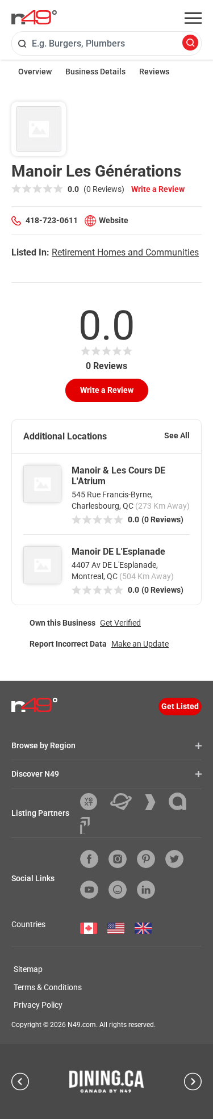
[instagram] (117, 858)
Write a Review (158, 189)
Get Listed (180, 706)
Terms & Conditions (48, 987)
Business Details (95, 71)
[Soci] (85, 825)
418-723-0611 (52, 220)
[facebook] (89, 858)
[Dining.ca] (107, 1081)
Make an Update (140, 643)
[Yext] (93, 802)
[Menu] (193, 18)
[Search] (190, 43)
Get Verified (120, 622)
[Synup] (154, 802)
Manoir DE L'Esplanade (118, 551)
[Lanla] (181, 801)
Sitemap (28, 969)
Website (113, 220)
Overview (35, 71)
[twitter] (174, 858)
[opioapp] (117, 889)
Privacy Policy (38, 1004)
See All (177, 435)
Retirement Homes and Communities (125, 252)
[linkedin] (146, 889)
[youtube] (89, 889)
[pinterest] (146, 858)
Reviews (154, 71)
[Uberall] (125, 802)
